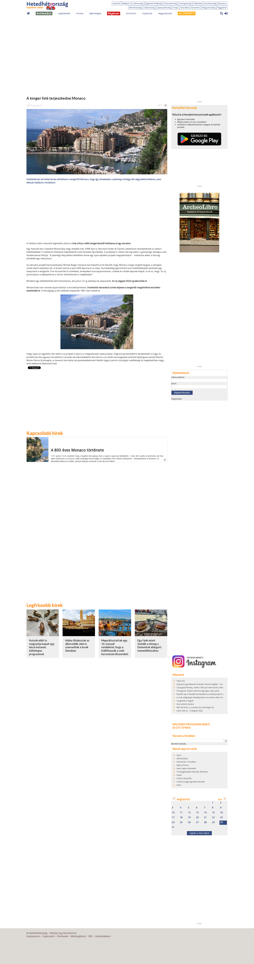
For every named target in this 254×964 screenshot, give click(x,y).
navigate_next (226, 741)
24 (173, 822)
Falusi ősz (180, 681)
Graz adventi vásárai (185, 704)
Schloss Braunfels (184, 778)
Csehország (137, 3)
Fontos (79, 13)
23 (221, 817)
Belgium (126, 3)
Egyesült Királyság (154, 3)
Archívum (131, 13)
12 (189, 812)
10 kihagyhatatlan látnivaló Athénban (192, 771)
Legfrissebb (64, 13)
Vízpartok (147, 13)
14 (205, 812)
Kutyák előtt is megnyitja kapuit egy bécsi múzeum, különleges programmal (42, 647)
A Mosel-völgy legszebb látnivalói (190, 781)
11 (181, 812)
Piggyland (221, 7)
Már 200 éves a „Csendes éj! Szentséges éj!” (195, 707)
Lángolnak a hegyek (185, 700)
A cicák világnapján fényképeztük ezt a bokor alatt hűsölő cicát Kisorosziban (209, 697)
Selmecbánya (182, 758)
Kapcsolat (49, 936)
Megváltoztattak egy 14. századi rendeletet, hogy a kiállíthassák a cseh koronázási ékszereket (114, 647)
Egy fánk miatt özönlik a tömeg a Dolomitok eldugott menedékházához (149, 645)
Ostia (178, 785)
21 (205, 817)
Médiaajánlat (78, 936)
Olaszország (149, 7)
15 (213, 812)
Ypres (178, 755)
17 (173, 817)
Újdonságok (95, 13)
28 (205, 822)
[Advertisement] (97, 212)
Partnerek (62, 936)
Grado (179, 775)
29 (213, 822)
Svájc (175, 7)
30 (221, 822)
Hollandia (198, 3)
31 (173, 827)
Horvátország (210, 3)
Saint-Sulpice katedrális (186, 768)
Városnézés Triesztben (186, 762)
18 (181, 817)
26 (189, 822)
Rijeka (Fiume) (182, 765)
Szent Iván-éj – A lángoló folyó (189, 710)
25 (181, 822)
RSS (90, 936)
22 (213, 817)
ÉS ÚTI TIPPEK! (182, 727)
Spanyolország (164, 7)
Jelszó (173, 383)
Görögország (185, 3)
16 (221, 812)
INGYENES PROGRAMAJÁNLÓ (191, 724)
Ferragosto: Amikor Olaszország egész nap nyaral (197, 691)
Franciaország (170, 3)
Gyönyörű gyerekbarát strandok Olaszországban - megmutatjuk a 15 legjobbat (210, 684)
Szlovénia (195, 7)
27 (197, 822)
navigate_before (174, 798)
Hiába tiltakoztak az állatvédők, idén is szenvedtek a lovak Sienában (77, 645)
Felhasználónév (178, 377)
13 (197, 812)
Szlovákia (184, 7)
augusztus (183, 799)
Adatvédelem (103, 936)
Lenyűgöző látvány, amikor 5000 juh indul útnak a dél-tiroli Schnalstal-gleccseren (210, 687)
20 (197, 817)
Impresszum (33, 936)
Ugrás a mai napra (199, 833)
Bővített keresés (178, 744)
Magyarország (208, 7)
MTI (160, 105)
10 (173, 812)
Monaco (222, 3)
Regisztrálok (176, 399)
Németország (135, 7)
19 (189, 817)
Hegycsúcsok (165, 13)
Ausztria (116, 3)
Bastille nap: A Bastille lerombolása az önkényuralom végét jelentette (206, 694)
